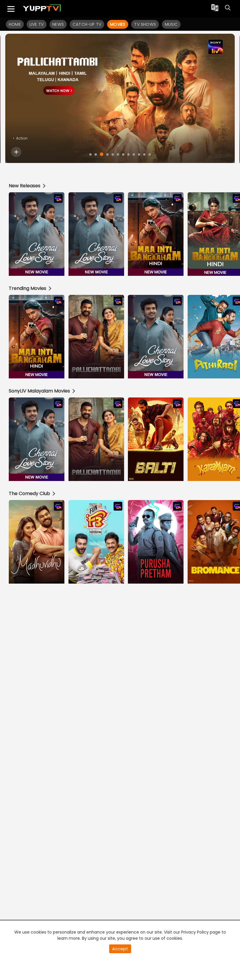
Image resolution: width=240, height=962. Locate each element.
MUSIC (171, 24)
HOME (15, 24)
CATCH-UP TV (87, 24)
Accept (120, 949)
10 (139, 154)
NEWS (58, 24)
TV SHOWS (145, 24)
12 (149, 154)
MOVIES (117, 24)
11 (144, 154)
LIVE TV (37, 24)
